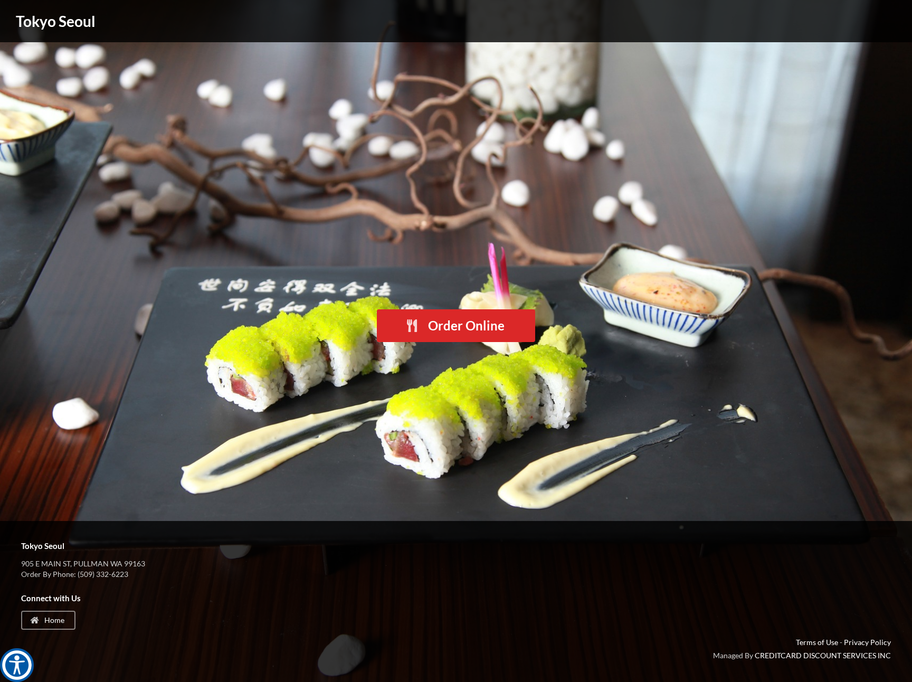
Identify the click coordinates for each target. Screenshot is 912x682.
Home (53, 619)
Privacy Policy (867, 642)
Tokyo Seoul (56, 21)
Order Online (465, 325)
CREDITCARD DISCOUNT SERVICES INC (823, 655)
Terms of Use (817, 642)
